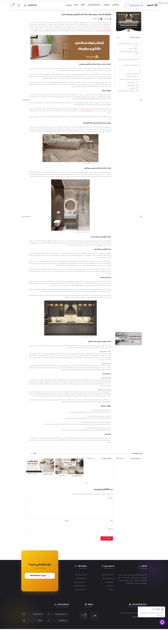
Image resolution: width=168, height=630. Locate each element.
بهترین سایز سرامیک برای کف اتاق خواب (129, 53)
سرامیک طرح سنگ (108, 578)
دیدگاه (110, 498)
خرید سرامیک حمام (80, 590)
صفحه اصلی (115, 5)
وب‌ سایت (110, 529)
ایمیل (67, 521)
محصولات (107, 5)
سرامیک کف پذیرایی (79, 582)
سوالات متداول (131, 85)
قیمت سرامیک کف (80, 575)
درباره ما (76, 5)
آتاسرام (63, 440)
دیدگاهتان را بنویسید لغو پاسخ (126, 91)
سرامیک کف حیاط (80, 578)
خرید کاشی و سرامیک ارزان (87, 111)
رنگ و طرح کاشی (131, 77)
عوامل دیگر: (132, 49)
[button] (118, 37)
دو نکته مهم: (131, 82)
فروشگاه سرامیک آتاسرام (105, 31)
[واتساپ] (19, 5)
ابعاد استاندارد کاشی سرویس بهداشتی (128, 60)
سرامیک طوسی (109, 582)
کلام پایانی (132, 88)
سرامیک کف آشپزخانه (79, 586)
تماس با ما (110, 586)
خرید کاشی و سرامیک (94, 5)
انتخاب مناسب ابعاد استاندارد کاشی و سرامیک (128, 45)
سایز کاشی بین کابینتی (132, 74)
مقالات (83, 5)
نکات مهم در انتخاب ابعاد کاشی (128, 79)
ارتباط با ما (68, 5)
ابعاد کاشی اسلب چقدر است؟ (130, 65)
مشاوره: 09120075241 (38, 576)
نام (111, 521)
